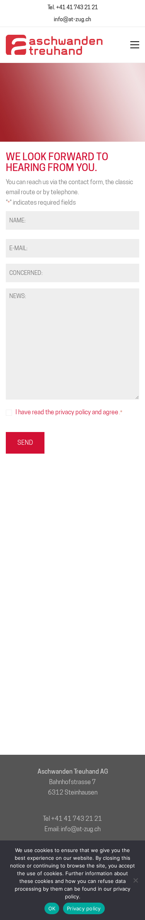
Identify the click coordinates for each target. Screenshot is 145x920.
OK (52, 908)
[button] (134, 44)
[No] (135, 880)
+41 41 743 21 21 (76, 818)
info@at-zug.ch (72, 19)
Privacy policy (84, 908)
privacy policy (73, 412)
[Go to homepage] (54, 45)
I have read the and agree (68, 412)
